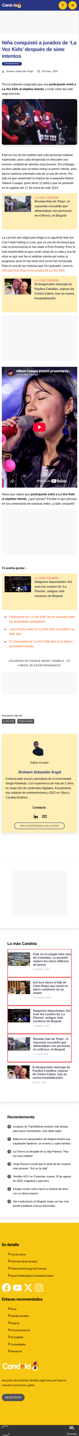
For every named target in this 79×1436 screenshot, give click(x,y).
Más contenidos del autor (39, 825)
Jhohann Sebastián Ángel (19, 71)
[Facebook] (6, 1287)
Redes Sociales (26, 721)
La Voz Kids (8, 721)
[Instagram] (39, 1287)
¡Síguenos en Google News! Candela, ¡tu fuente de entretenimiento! (39, 663)
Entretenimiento (12, 64)
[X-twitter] (28, 1287)
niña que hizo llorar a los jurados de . (33, 270)
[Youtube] (17, 1287)
